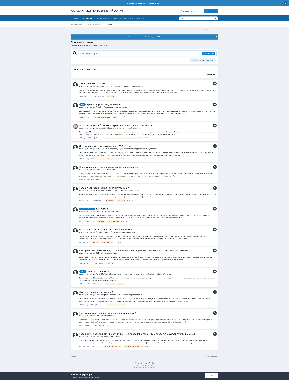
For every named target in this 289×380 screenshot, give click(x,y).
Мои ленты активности (94, 24)
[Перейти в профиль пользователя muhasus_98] (75, 126)
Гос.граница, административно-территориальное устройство (133, 149)
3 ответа (99, 138)
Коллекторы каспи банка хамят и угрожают (104, 188)
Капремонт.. (103, 208)
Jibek (98, 170)
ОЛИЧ (98, 253)
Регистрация (211, 11)
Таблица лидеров (102, 18)
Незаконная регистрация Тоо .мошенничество (105, 229)
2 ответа (99, 263)
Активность (87, 18)
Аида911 (99, 107)
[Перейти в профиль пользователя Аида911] (75, 105)
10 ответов (98, 284)
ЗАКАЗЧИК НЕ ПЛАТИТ (92, 83)
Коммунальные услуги (112, 211)
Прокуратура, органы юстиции (123, 232)
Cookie (152, 363)
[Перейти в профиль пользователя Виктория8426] (75, 147)
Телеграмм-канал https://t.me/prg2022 (142, 3)
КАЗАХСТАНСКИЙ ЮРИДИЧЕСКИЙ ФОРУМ (97, 10)
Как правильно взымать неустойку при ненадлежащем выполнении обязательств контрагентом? (135, 250)
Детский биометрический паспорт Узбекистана (106, 146)
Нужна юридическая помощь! (96, 292)
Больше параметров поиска (203, 60)
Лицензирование (108, 170)
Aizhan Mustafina (102, 274)
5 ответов (100, 96)
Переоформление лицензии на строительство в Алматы (111, 167)
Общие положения (109, 253)
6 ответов (100, 326)
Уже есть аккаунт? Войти (191, 11)
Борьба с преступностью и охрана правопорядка (122, 295)
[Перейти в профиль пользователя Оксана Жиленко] (75, 230)
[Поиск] (215, 18)
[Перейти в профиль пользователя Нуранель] (75, 84)
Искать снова (209, 53)
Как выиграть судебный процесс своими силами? (107, 313)
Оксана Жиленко (102, 232)
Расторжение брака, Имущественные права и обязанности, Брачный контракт (141, 274)
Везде (208, 18)
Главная (76, 18)
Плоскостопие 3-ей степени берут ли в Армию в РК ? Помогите (115, 125)
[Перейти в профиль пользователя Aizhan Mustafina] (75, 272)
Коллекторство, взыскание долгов (125, 190)
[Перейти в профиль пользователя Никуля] (75, 209)
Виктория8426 (101, 149)
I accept (212, 376)
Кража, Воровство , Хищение (103, 104)
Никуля (98, 211)
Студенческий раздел (111, 336)
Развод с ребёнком (98, 271)
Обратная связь (140, 363)
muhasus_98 (100, 128)
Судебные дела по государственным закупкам (124, 86)
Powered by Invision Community (144, 367)
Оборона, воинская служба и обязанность (123, 128)
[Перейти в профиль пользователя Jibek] (75, 168)
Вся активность (76, 24)
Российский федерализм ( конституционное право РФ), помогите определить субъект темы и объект (137, 334)
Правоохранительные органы (115, 107)
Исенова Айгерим (103, 190)
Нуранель (100, 86)
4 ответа (100, 305)
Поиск (110, 24)
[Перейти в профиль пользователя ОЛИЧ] (75, 251)
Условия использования (92, 377)
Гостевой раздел (109, 316)
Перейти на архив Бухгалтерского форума (128, 18)
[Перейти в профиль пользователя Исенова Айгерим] (75, 189)
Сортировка (210, 74)
